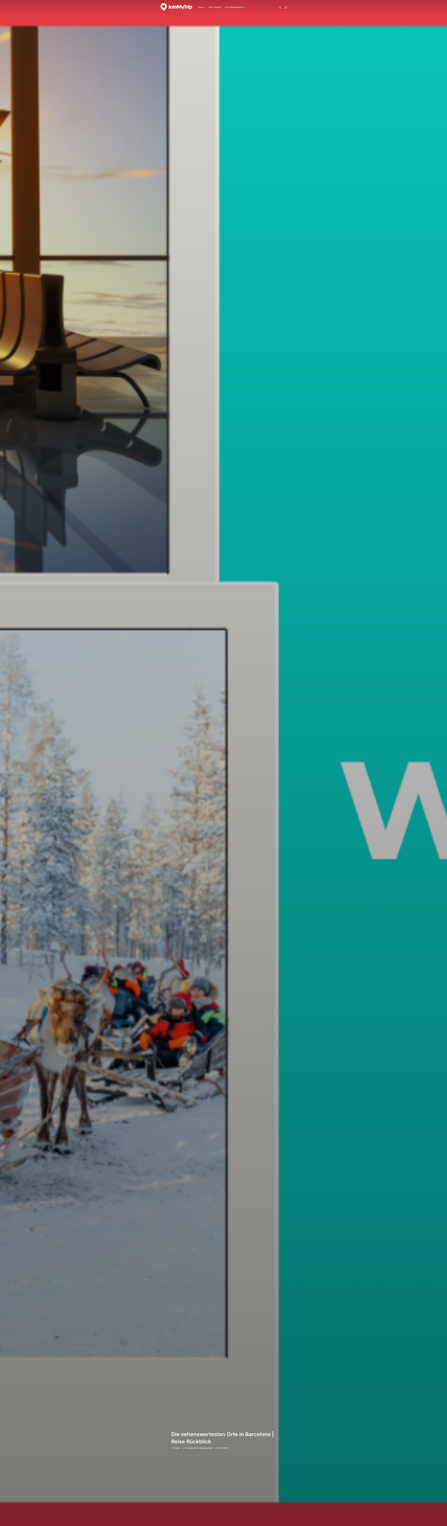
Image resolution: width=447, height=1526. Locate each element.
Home (201, 7)
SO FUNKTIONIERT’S (234, 7)
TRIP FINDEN (214, 7)
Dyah (177, 1448)
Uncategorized (191, 1448)
